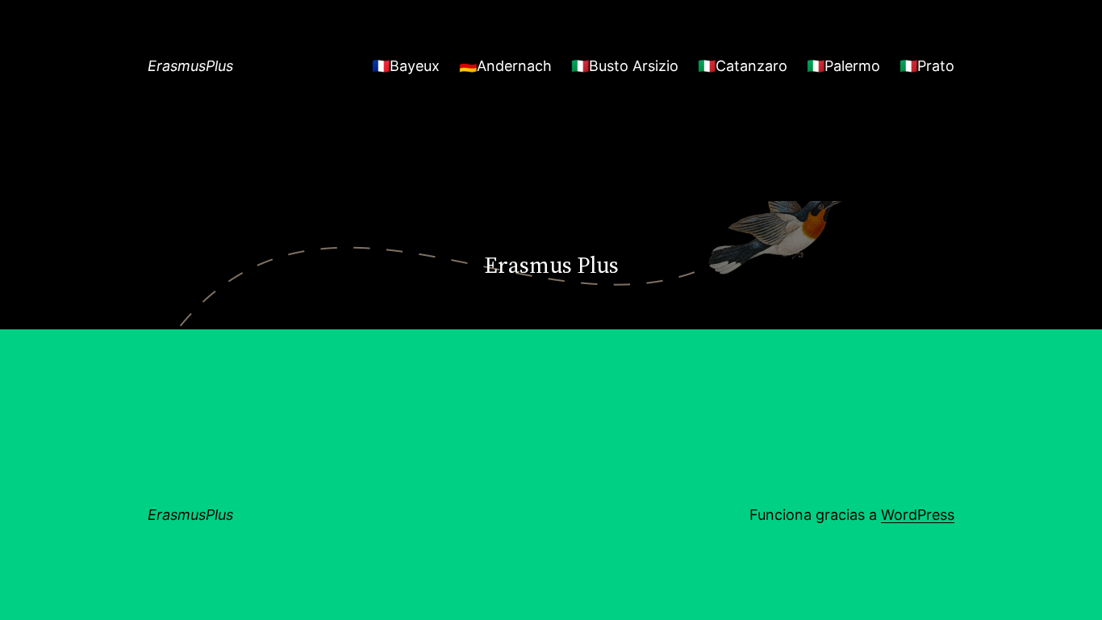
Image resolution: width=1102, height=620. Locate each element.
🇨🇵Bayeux (406, 65)
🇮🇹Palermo (843, 65)
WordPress (917, 514)
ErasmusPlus (190, 65)
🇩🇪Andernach (505, 65)
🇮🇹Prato (927, 65)
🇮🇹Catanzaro (742, 65)
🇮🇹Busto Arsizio (624, 65)
